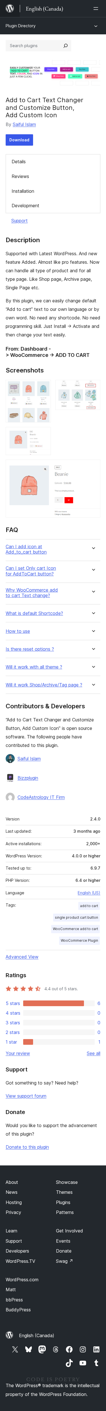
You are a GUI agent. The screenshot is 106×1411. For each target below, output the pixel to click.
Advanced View (22, 957)
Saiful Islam (24, 124)
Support (19, 220)
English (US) (89, 892)
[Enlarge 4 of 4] (93, 467)
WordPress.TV (20, 1261)
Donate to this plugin (27, 1147)
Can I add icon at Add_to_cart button (26, 549)
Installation (23, 191)
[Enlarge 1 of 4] (43, 387)
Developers (17, 1251)
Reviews (20, 176)
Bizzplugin (28, 778)
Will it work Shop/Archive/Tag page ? (44, 685)
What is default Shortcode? (34, 613)
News (12, 1192)
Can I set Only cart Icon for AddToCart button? (31, 571)
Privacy (13, 1212)
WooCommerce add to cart (75, 929)
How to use (18, 631)
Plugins (63, 1202)
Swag (64, 1261)
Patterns (65, 1212)
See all (93, 1053)
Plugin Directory (21, 25)
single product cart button (76, 917)
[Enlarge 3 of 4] (43, 434)
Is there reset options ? (30, 649)
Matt (11, 1289)
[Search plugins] (65, 45)
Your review (18, 1053)
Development (25, 205)
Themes (64, 1192)
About (12, 1182)
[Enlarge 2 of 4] (93, 387)
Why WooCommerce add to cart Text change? (32, 592)
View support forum (26, 1096)
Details (19, 161)
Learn (11, 1231)
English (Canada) (36, 1335)
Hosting (14, 1202)
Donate (64, 1251)
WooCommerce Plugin (79, 940)
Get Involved (69, 1231)
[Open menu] (97, 8)
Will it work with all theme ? (34, 667)
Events (63, 1241)
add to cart (89, 906)
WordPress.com (22, 1279)
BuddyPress (18, 1309)
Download (19, 139)
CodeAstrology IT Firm (41, 797)
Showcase (67, 1182)
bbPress (14, 1300)
